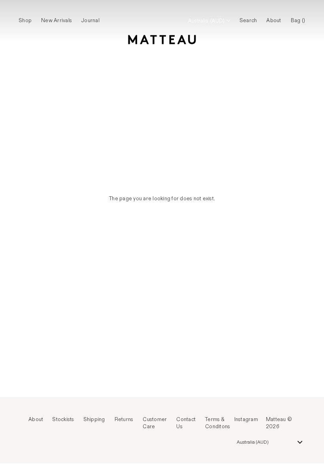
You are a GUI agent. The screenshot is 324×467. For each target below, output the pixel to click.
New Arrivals (56, 20)
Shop (25, 20)
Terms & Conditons (217, 423)
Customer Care (155, 423)
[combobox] (269, 442)
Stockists (63, 419)
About (273, 20)
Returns (124, 419)
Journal (90, 20)
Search (248, 20)
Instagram (246, 419)
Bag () (298, 20)
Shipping (94, 419)
